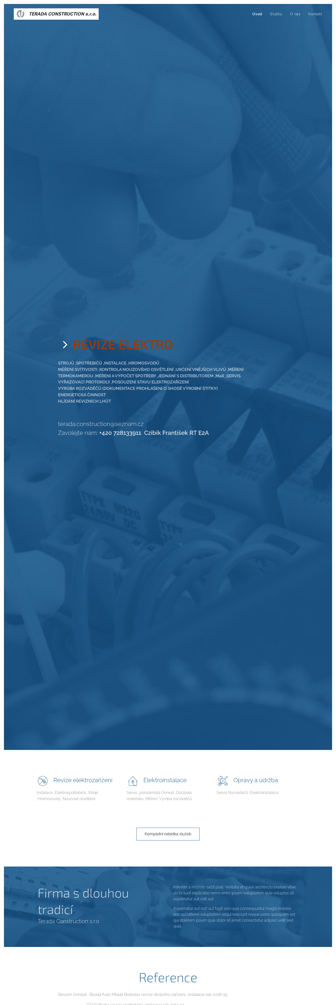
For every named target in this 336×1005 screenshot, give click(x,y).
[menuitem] (258, 14)
